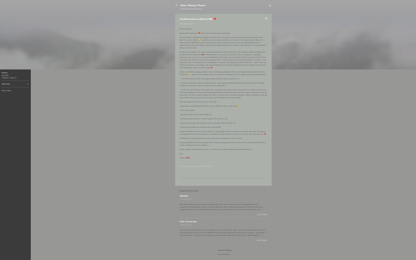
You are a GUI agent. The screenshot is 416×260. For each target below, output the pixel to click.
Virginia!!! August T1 (9, 78)
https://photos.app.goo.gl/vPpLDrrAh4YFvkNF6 (196, 166)
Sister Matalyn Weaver (193, 5)
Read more (262, 214)
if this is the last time (188, 221)
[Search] (270, 6)
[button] (266, 18)
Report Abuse (6, 90)
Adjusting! (184, 195)
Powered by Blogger (225, 250)
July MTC (5, 75)
